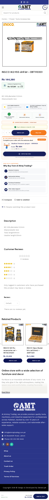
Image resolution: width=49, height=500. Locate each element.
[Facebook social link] (21, 2)
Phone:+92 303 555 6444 (14, 439)
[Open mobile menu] (3, 7)
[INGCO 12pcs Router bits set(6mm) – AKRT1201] (36, 334)
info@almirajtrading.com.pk (15, 432)
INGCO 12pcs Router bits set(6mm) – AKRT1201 (35, 350)
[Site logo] (24, 7)
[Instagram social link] (24, 2)
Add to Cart (41, 496)
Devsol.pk (42, 488)
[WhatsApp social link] (27, 2)
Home (4, 19)
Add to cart (20, 132)
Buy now (38, 132)
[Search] (45, 12)
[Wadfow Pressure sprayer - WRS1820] (6, 146)
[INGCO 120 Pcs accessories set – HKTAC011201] (13, 334)
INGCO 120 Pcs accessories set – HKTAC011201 (10, 350)
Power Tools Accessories (19, 19)
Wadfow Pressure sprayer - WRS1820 (24, 143)
